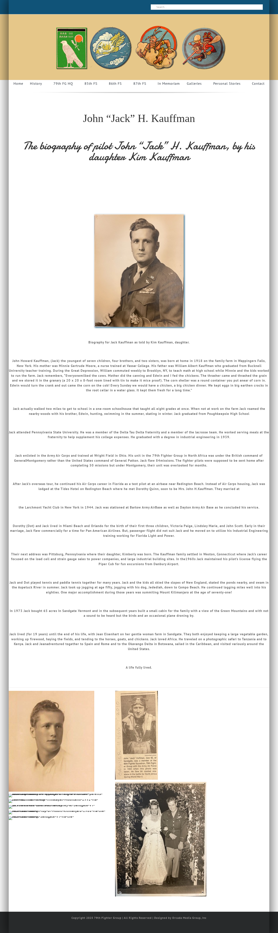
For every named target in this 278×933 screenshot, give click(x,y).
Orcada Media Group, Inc (189, 918)
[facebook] (16, 7)
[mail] (23, 7)
